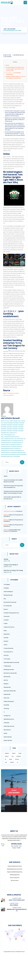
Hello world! (19, 511)
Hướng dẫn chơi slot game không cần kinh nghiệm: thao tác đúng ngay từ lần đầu (13, 492)
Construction (7, 616)
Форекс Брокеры (8, 736)
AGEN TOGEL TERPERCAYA (13, 456)
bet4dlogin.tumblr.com (6, 446)
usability (12, 762)
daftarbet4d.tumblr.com (16, 452)
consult (13, 753)
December (6, 637)
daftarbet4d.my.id (5, 450)
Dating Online (7, 634)
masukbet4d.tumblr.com (17, 442)
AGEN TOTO (4, 421)
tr (4, 712)
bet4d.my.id (18, 448)
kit (5, 759)
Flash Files (6, 655)
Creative (5, 623)
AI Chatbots (6, 588)
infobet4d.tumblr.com (6, 452)
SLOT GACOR (4, 423)
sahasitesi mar (7, 694)
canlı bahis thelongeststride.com (11, 612)
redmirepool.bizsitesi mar (10, 690)
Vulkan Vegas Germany (9, 726)
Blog (5, 598)
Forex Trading (7, 658)
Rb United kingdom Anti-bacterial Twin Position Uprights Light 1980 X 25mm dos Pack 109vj (15, 69)
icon (13, 756)
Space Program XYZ (14, 877)
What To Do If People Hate (17, 900)
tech (6, 762)
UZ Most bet (6, 722)
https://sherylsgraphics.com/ (8, 434)
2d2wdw (5, 476)
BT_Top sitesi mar (8, 605)
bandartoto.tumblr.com (17, 446)
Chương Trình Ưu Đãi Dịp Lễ (11, 564)
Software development (9, 701)
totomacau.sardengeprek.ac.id (17, 450)
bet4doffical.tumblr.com (15, 454)
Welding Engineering (14, 874)
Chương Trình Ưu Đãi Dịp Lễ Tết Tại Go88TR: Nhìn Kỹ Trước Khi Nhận (13, 480)
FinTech (5, 644)
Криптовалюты (7, 729)
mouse (10, 759)
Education (6, 641)
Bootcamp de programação (10, 602)
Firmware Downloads (8, 648)
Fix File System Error (8, 651)
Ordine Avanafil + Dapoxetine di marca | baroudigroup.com (12, 497)
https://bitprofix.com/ (12, 432)
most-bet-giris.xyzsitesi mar (10, 673)
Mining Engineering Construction (14, 869)
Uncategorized (7, 715)
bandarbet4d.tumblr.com (6, 440)
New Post (6, 680)
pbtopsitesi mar (7, 687)
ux (17, 762)
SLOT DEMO (10, 421)
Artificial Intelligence (8, 591)
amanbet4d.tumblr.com (18, 440)
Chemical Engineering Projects (15, 866)
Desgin (20, 753)
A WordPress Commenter (9, 511)
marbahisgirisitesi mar (9, 669)
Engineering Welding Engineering (14, 871)
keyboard (19, 756)
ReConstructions (15, 880)
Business (6, 609)
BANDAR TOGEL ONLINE (19, 421)
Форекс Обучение (8, 740)
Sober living (6, 697)
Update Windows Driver (9, 719)
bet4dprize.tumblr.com (16, 444)
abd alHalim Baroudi (18, 55)
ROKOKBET (10, 423)
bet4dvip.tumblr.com (6, 444)
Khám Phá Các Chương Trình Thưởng (13, 570)
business (7, 753)
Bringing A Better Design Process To (17, 910)
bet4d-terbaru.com (21, 438)
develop (7, 756)
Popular (17, 759)
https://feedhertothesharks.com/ (9, 438)
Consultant (6, 619)
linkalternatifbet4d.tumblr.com (8, 448)
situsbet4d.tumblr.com (6, 442)
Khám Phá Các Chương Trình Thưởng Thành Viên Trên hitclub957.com (13, 486)
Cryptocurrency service (9, 627)
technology (6, 708)
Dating (5, 630)
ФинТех (5, 733)
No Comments (7, 56)
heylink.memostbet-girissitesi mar (11, 662)
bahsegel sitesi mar (8, 595)
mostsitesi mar (7, 676)
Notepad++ (6, 683)
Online (7, 65)
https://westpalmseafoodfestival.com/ (10, 436)
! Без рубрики (7, 584)
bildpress (6, 514)
